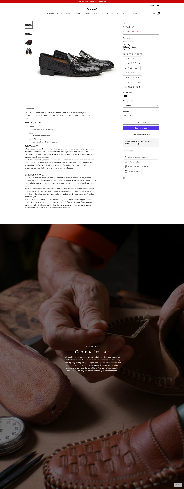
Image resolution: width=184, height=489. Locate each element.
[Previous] (64, 1)
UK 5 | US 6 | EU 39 (132, 58)
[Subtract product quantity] (125, 115)
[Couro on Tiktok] (156, 5)
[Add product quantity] (131, 115)
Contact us (144, 167)
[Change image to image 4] (29, 51)
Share (128, 178)
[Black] (125, 96)
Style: (128, 101)
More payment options (141, 134)
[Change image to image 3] (29, 42)
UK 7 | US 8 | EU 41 (132, 68)
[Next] (120, 1)
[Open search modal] (26, 14)
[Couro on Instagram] (153, 5)
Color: (128, 92)
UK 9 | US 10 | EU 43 (132, 77)
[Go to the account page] (154, 14)
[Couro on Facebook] (151, 5)
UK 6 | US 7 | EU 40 (132, 63)
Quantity (126, 111)
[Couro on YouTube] (158, 5)
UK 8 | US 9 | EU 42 (132, 72)
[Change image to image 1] (29, 25)
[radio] (126, 47)
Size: (132, 54)
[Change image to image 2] (29, 33)
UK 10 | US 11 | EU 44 (132, 82)
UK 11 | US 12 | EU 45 (132, 87)
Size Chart (127, 38)
